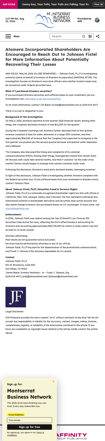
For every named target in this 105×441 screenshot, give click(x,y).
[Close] (53, 381)
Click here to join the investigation (43, 98)
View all (98, 4)
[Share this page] (98, 36)
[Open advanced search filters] (90, 36)
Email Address (16, 414)
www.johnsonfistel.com (17, 208)
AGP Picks (9, 4)
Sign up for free (29, 427)
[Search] (83, 36)
